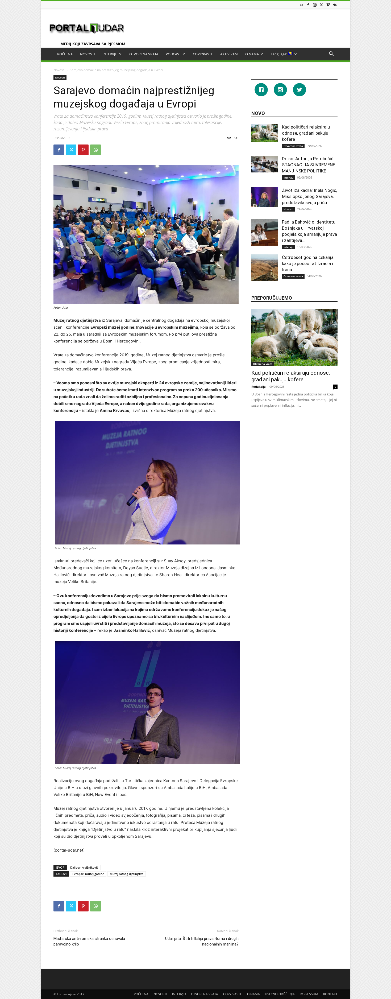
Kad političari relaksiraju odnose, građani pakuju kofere (306, 133)
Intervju (288, 177)
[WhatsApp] (95, 150)
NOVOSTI (87, 54)
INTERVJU (109, 54)
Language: (279, 54)
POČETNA (65, 54)
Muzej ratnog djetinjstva (126, 874)
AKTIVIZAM (229, 54)
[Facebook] (308, 4)
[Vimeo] (328, 4)
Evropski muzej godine (88, 874)
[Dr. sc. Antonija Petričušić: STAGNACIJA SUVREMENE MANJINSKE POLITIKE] (264, 164)
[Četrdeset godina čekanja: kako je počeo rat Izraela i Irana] (264, 267)
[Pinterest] (83, 150)
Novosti (59, 70)
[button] (331, 54)
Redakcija (258, 387)
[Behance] (301, 4)
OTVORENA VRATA (143, 54)
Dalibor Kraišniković (84, 867)
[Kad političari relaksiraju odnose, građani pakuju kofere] (264, 133)
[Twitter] (321, 4)
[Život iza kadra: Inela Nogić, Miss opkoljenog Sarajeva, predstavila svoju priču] (264, 197)
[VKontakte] (335, 4)
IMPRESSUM (309, 994)
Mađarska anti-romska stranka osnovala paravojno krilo (89, 941)
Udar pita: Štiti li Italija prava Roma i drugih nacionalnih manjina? (202, 941)
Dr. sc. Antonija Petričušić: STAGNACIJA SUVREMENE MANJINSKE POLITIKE (308, 165)
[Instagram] (315, 4)
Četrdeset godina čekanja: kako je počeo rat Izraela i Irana (308, 263)
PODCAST (173, 54)
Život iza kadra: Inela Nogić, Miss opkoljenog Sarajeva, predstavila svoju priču (309, 196)
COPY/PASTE (203, 54)
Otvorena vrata (293, 146)
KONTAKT (330, 994)
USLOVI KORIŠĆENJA (280, 994)
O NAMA (252, 54)
